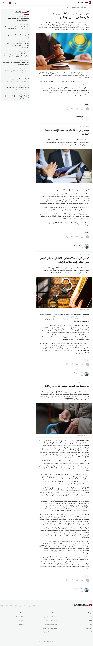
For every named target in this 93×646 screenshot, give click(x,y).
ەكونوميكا (89, 628)
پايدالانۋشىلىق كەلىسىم (50, 617)
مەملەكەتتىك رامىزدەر (51, 625)
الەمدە (90, 632)
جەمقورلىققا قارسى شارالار (50, 628)
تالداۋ (90, 625)
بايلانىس (20, 621)
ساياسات (89, 621)
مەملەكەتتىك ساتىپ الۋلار (50, 632)
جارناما (21, 625)
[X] (66, 109)
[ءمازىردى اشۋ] (3, 2)
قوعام (86, 104)
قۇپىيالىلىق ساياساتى (51, 621)
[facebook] (25, 606)
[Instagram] (87, 109)
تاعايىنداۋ (73, 7)
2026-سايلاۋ (83, 7)
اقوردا (68, 7)
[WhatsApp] (82, 109)
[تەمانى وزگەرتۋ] (9, 2)
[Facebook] (71, 109)
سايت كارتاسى (18, 617)
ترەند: (90, 7)
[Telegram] (77, 109)
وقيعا (78, 7)
